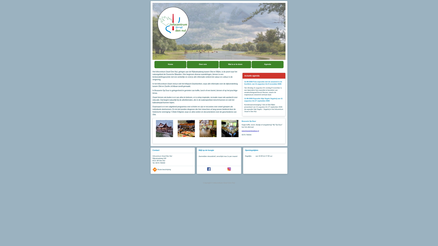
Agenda (267, 64)
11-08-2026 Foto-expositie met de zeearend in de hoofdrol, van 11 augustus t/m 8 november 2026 (263, 83)
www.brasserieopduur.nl (250, 131)
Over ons (203, 64)
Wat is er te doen (235, 64)
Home (170, 64)
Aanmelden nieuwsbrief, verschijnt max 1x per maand (218, 156)
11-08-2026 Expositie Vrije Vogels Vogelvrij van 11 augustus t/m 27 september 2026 (263, 100)
